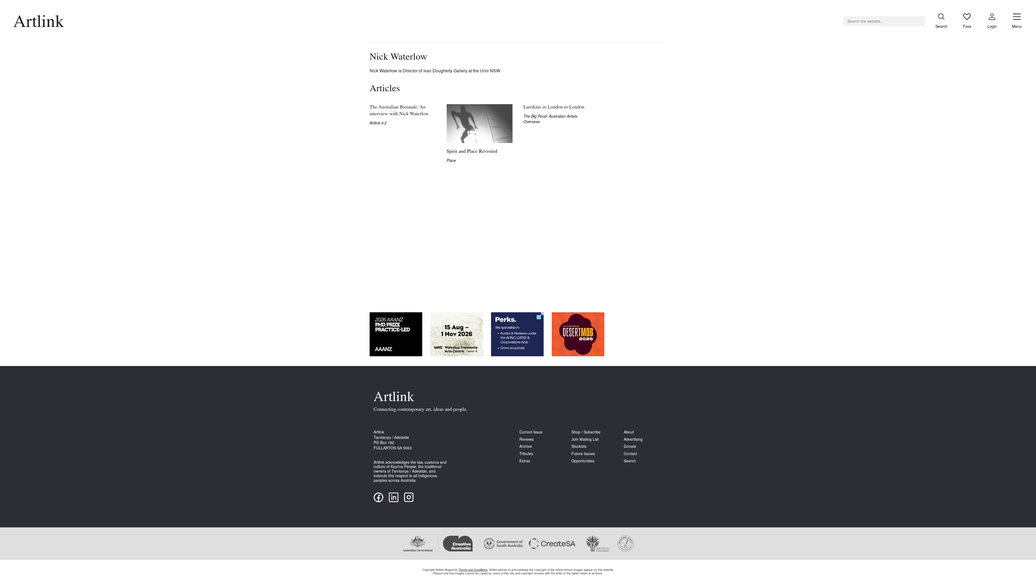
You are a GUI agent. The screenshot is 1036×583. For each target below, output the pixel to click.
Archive (525, 446)
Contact (630, 453)
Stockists (579, 446)
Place (451, 160)
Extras (524, 460)
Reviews (526, 439)
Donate (630, 446)
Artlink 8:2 (378, 123)
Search (630, 460)
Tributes (526, 453)
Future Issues (583, 453)
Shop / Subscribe (586, 432)
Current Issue (531, 432)
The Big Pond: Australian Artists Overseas (550, 119)
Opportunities (582, 460)
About (629, 432)
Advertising (633, 439)
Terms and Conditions (473, 569)
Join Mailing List (585, 439)
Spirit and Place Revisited (472, 151)
